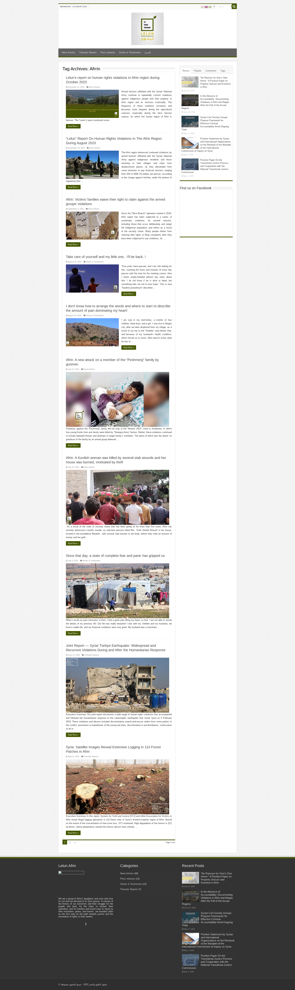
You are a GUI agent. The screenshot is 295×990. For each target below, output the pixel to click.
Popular (197, 70)
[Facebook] (214, 7)
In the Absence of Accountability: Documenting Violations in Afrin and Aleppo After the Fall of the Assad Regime (205, 102)
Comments (211, 70)
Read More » (73, 126)
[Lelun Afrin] (147, 28)
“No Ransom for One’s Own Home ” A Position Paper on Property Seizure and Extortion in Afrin (216, 878)
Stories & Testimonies (130, 52)
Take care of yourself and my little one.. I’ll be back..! (106, 257)
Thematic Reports (88, 52)
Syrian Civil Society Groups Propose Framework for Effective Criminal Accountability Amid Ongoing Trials (205, 123)
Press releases (107, 52)
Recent (185, 70)
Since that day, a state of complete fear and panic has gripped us (115, 556)
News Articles (68, 52)
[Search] (234, 6)
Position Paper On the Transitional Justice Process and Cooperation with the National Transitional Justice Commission (204, 166)
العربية (148, 52)
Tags (223, 70)
